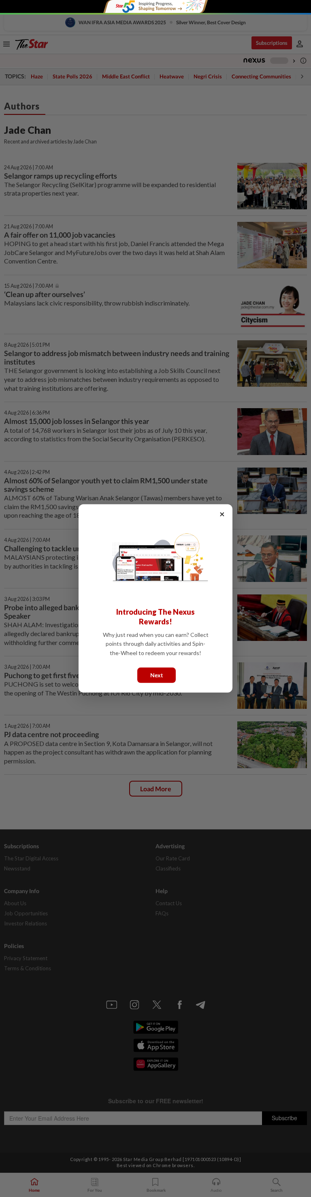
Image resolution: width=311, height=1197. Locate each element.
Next (156, 675)
